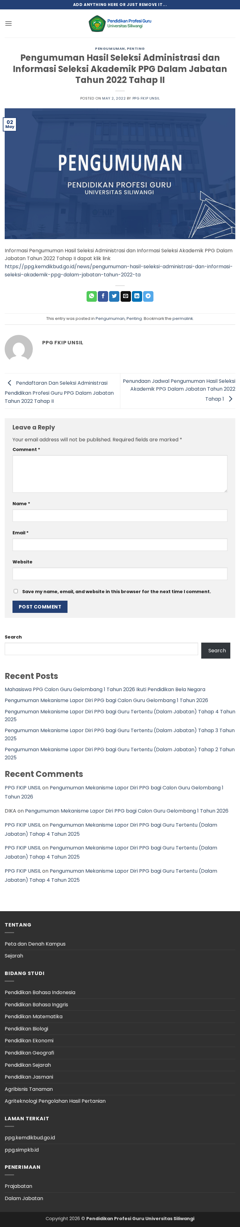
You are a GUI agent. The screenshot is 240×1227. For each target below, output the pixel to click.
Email (20, 533)
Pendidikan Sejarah (28, 1065)
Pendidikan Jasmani (29, 1077)
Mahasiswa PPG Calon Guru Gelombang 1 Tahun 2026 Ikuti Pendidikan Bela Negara (105, 689)
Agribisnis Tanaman (29, 1089)
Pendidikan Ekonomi (29, 1040)
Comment (26, 449)
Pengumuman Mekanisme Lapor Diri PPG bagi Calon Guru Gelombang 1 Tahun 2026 (106, 700)
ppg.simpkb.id (22, 1149)
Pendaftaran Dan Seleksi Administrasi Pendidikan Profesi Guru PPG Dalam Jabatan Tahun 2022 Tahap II (59, 391)
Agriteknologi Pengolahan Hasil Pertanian (55, 1101)
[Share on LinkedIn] (137, 296)
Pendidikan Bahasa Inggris (36, 1004)
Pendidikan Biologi (26, 1028)
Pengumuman (110, 48)
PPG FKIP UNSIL (146, 98)
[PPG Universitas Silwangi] (120, 23)
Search (13, 637)
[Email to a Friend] (126, 296)
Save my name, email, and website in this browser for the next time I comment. (116, 591)
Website (22, 562)
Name (21, 504)
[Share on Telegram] (148, 296)
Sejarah (14, 955)
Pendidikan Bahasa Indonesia (40, 992)
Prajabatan (18, 1186)
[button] (8, 23)
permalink (182, 318)
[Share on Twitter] (114, 296)
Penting (136, 48)
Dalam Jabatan (24, 1198)
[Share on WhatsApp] (92, 296)
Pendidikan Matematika (33, 1016)
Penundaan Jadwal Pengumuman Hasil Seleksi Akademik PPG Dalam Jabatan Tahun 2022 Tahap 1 (179, 390)
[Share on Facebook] (103, 296)
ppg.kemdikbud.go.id (30, 1137)
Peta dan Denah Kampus (35, 943)
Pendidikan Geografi (29, 1052)
